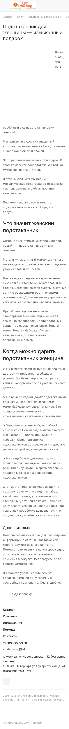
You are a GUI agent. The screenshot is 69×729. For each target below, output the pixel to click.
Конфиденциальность (16, 722)
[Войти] (56, 6)
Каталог (9, 609)
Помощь (9, 629)
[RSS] (64, 43)
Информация (12, 623)
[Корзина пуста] (63, 6)
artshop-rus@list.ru (16, 649)
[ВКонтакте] (6, 681)
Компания (10, 616)
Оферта (38, 722)
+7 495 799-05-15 (15, 642)
